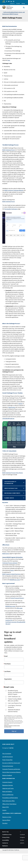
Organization (8, 679)
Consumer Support (7, 782)
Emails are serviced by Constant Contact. (12, 725)
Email (5, 656)
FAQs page (19, 608)
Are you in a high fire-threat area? (11, 763)
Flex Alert (4, 823)
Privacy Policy (5, 837)
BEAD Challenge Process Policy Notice (12, 473)
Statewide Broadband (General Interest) (14, 710)
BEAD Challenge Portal (8, 201)
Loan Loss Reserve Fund (15, 703)
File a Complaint (6, 753)
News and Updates (7, 791)
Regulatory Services (7, 785)
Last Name (7, 671)
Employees (5, 845)
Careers (4, 810)
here (9, 60)
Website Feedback (7, 775)
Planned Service (9, 498)
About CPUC (5, 807)
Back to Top (5, 831)
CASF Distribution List (14, 696)
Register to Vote (6, 817)
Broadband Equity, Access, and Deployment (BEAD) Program (15, 692)
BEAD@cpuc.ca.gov (10, 606)
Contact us (5, 843)
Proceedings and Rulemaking (10, 797)
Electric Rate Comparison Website (11, 772)
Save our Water (6, 820)
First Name (7, 663)
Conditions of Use (7, 834)
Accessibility (5, 840)
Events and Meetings (7, 794)
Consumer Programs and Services (11, 769)
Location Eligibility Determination (10, 482)
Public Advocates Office (8, 801)
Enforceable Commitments (12, 493)
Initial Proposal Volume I (17, 598)
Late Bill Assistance (7, 756)
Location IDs (8, 620)
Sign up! (14, 731)
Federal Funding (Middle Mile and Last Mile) (14, 700)
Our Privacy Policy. (7, 726)
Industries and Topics (8, 788)
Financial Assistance (7, 766)
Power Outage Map (7, 760)
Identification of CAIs (10, 488)
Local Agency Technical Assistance (14, 706)
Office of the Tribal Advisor (9, 804)
